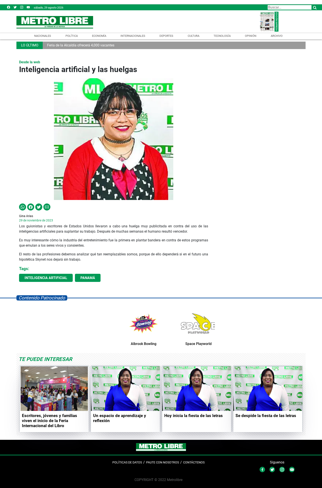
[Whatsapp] (22, 207)
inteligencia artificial (46, 278)
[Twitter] (15, 7)
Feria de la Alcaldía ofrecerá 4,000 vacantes (80, 45)
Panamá (87, 278)
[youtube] (28, 7)
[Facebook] (8, 7)
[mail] (21, 7)
